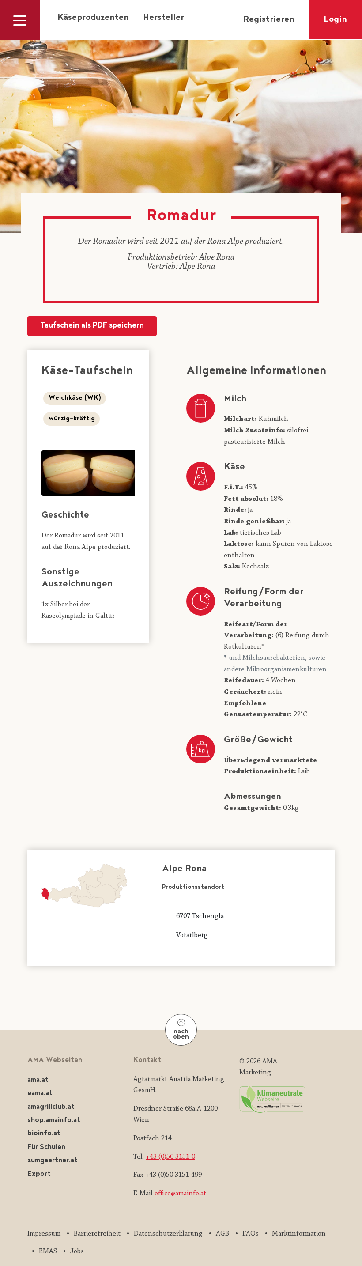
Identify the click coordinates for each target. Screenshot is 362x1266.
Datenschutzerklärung (168, 1233)
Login (335, 20)
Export (39, 1174)
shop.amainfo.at (53, 1120)
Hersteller (163, 18)
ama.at (38, 1080)
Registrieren (268, 20)
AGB (222, 1233)
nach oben (181, 1035)
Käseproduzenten (93, 18)
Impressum (43, 1233)
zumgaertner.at (52, 1160)
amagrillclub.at (51, 1107)
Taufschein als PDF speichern (92, 326)
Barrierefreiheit (97, 1233)
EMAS (48, 1251)
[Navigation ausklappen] (20, 20)
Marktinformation (299, 1233)
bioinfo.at (43, 1133)
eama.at (40, 1093)
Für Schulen (46, 1147)
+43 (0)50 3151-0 (170, 1156)
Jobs (77, 1251)
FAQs (250, 1233)
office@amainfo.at (180, 1193)
